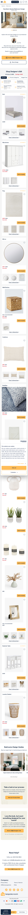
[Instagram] (10, 890)
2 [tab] (13, 30)
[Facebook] (14, 890)
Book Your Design (15, 1)
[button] (6, 912)
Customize (13, 472)
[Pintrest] (18, 890)
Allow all (14, 467)
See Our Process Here (14, 797)
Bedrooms (8, 6)
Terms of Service (18, 882)
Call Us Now (22, 912)
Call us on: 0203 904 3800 (14, 857)
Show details (21, 463)
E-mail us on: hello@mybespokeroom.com (14, 860)
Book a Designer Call (14, 830)
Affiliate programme (6, 885)
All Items (4, 77)
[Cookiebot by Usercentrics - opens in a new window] (20, 441)
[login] (21, 2)
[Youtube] (22, 890)
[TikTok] (6, 890)
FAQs (15, 885)
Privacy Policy (4, 882)
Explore (3, 6)
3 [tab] (14, 30)
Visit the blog (13, 776)
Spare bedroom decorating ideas (12, 772)
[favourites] (23, 2)
